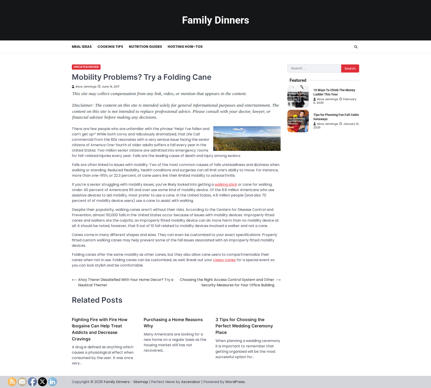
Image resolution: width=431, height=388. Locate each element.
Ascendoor (190, 381)
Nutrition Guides (145, 46)
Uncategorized (86, 67)
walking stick (226, 184)
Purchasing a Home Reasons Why (173, 323)
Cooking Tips (110, 46)
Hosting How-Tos (185, 46)
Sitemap (140, 381)
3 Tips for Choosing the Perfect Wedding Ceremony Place (244, 326)
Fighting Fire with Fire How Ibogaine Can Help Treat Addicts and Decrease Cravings (100, 329)
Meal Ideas (82, 46)
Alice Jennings (86, 86)
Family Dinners (215, 20)
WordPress (235, 381)
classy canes (224, 259)
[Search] (355, 47)
